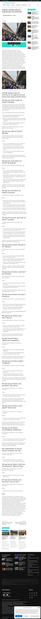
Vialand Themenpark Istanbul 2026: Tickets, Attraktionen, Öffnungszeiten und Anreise (5, 538)
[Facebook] (28, 0)
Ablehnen (26, 616)
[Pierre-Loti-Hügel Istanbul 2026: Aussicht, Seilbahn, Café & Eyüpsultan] (29, 26)
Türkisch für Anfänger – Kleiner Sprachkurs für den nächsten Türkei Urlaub (7, 523)
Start (2, 7)
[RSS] (35, 0)
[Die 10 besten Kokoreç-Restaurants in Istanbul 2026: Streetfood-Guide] (29, 23)
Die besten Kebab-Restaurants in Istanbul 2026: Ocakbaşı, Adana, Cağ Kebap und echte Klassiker (35, 32)
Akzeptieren (18, 616)
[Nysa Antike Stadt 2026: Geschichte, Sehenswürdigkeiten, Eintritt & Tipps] (14, 532)
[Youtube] (38, 0)
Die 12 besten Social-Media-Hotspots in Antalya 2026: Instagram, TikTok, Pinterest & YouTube (35, 43)
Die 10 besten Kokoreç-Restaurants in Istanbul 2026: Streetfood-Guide (35, 22)
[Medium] (31, 0)
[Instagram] (29, 0)
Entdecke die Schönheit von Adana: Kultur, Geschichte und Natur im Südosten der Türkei (20, 523)
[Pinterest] (32, 0)
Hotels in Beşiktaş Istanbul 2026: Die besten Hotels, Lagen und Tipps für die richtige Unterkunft (22, 558)
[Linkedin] (30, 0)
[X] (37, 0)
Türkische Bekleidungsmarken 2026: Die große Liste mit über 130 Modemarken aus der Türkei (22, 538)
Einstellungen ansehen (35, 616)
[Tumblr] (36, 0)
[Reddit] (33, 0)
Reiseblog (5, 7)
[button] (39, 607)
